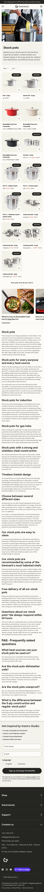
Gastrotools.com (8, 883)
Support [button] (6, 814)
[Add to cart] (19, 90)
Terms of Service (27, 888)
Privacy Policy (6, 888)
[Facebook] (3, 869)
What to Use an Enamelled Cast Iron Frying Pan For (16, 318)
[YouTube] (11, 869)
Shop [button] (4, 795)
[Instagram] (7, 869)
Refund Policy (16, 888)
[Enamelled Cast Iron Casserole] (12, 111)
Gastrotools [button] (8, 805)
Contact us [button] (8, 824)
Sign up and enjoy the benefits (22, 771)
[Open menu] (5, 6)
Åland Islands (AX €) (10, 877)
